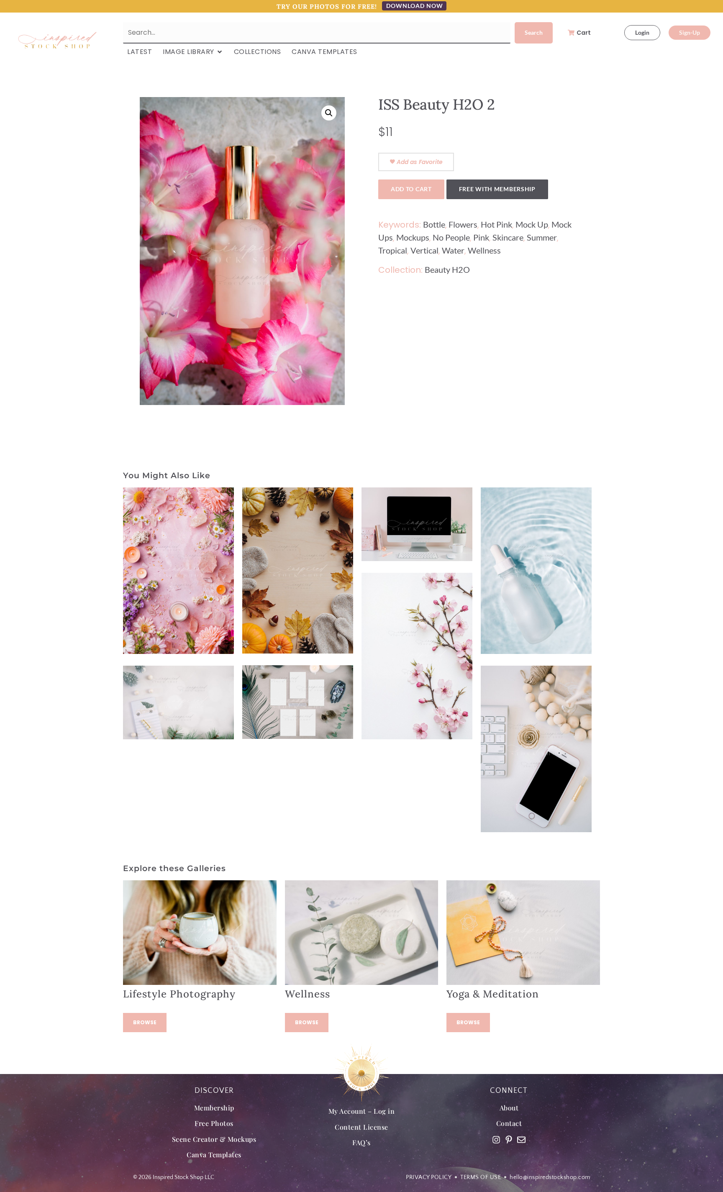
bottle (434, 224)
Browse (144, 1022)
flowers (463, 224)
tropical (392, 250)
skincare (507, 237)
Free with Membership (497, 188)
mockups (412, 237)
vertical (424, 250)
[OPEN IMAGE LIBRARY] (219, 52)
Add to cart (411, 188)
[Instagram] (496, 1140)
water (453, 250)
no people (451, 237)
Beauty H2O (447, 269)
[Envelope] (521, 1140)
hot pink (496, 224)
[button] (328, 112)
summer (542, 237)
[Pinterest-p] (509, 1140)
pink (481, 237)
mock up (531, 224)
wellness (484, 250)
